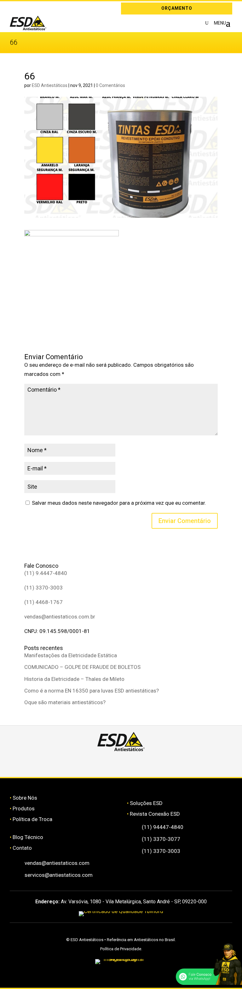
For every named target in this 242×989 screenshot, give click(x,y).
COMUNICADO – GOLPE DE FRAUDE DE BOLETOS (82, 667)
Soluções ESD (146, 803)
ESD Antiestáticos (49, 85)
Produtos (24, 808)
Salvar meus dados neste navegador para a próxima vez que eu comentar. (119, 503)
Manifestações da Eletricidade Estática (70, 655)
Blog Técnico (28, 837)
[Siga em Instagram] (14, 8)
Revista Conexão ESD (155, 814)
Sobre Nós (25, 798)
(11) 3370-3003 (43, 587)
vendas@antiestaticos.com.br (59, 616)
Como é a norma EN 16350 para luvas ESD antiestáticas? (91, 690)
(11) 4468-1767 (43, 602)
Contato (22, 848)
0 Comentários (110, 85)
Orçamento (176, 8)
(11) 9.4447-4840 (45, 573)
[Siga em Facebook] (102, 762)
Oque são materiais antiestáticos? (65, 702)
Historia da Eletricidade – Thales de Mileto (74, 679)
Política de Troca (32, 819)
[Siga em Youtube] (177, 762)
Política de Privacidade (120, 948)
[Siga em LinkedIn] (23, 8)
